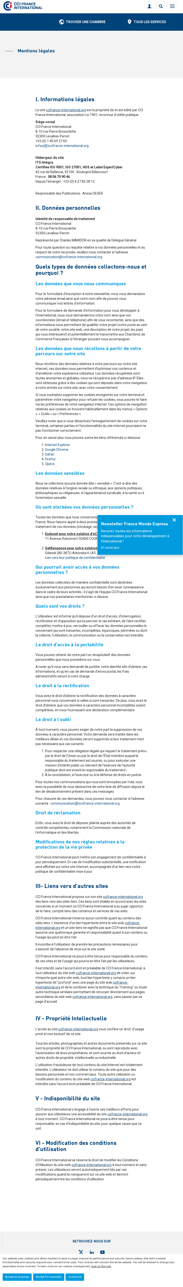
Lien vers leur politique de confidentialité (75, 558)
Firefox (50, 459)
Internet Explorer (57, 445)
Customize (74, 1276)
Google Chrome (56, 449)
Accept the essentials (49, 1276)
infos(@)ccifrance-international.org (62, 146)
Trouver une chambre (86, 22)
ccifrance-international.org (66, 110)
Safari (49, 454)
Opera (49, 464)
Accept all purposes (17, 1276)
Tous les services (150, 22)
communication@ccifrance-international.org (69, 257)
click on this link (101, 1266)
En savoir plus (110, 547)
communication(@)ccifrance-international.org (85, 803)
